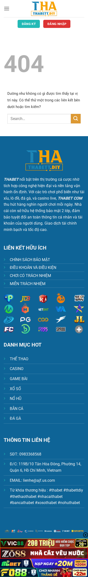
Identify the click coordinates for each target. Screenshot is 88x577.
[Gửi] (76, 118)
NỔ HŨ (15, 398)
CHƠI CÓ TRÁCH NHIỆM (30, 275)
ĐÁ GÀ (15, 418)
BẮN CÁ (16, 408)
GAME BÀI (18, 378)
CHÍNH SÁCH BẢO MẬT (30, 259)
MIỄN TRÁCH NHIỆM (27, 283)
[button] (7, 8)
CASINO (16, 368)
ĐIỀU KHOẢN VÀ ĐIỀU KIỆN (33, 267)
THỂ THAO (19, 359)
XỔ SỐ (15, 388)
